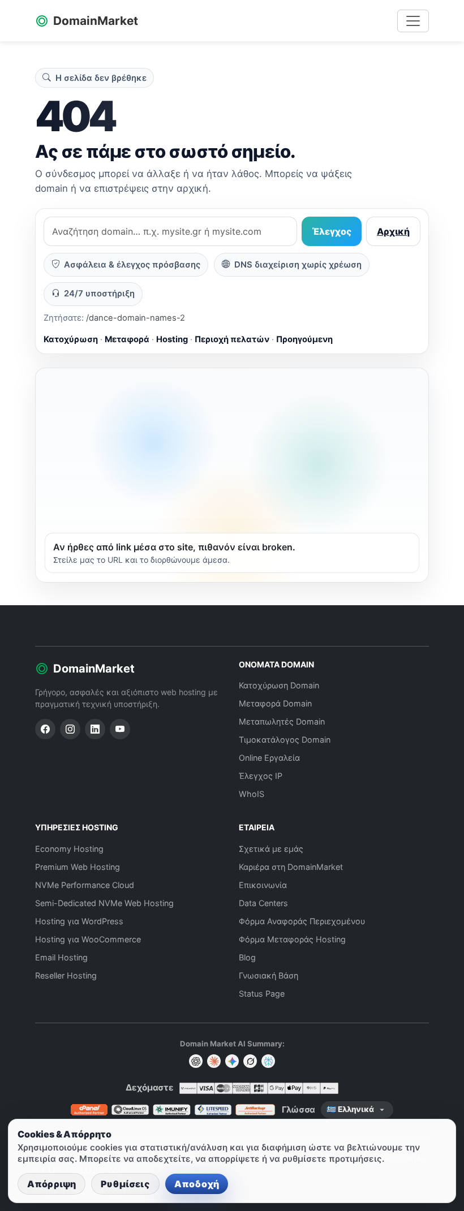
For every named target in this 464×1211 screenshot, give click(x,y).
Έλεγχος (331, 231)
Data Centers (263, 903)
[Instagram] (70, 729)
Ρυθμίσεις (125, 1184)
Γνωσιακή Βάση (268, 975)
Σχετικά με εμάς (271, 849)
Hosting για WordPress (79, 921)
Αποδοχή (196, 1184)
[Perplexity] (268, 1061)
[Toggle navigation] (413, 21)
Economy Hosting (69, 849)
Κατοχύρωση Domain (279, 685)
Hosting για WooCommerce (88, 939)
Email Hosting (61, 957)
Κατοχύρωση (71, 339)
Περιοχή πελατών (232, 339)
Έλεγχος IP (260, 776)
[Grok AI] (250, 1061)
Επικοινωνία (263, 885)
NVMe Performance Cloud (84, 885)
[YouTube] (120, 729)
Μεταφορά (127, 339)
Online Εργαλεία (269, 757)
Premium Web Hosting (77, 867)
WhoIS (251, 794)
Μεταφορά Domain (275, 703)
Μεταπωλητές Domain (282, 721)
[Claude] (214, 1061)
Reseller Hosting (66, 975)
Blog (247, 957)
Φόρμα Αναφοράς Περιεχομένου (302, 921)
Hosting (172, 339)
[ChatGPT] (196, 1061)
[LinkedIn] (95, 729)
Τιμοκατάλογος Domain (284, 739)
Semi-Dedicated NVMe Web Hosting (104, 903)
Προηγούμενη (304, 339)
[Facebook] (45, 729)
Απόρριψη (51, 1184)
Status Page (262, 993)
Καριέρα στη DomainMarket (291, 867)
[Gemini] (232, 1061)
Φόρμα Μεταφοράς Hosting (292, 939)
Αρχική (393, 231)
